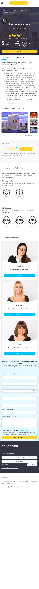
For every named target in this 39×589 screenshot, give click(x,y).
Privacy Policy (24, 430)
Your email (5, 402)
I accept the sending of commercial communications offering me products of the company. (19, 433)
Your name (5, 395)
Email (20, 275)
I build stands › (19, 461)
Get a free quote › (19, 457)
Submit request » (19, 437)
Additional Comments (9, 416)
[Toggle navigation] (36, 3)
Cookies (32, 464)
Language (33, 445)
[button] (15, 123)
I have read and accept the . (16, 430)
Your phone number (8, 409)
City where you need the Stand (11, 374)
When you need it (7, 381)
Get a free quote (18, 3)
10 (16, 38)
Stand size (5, 387)
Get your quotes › (19, 51)
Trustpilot (5, 477)
